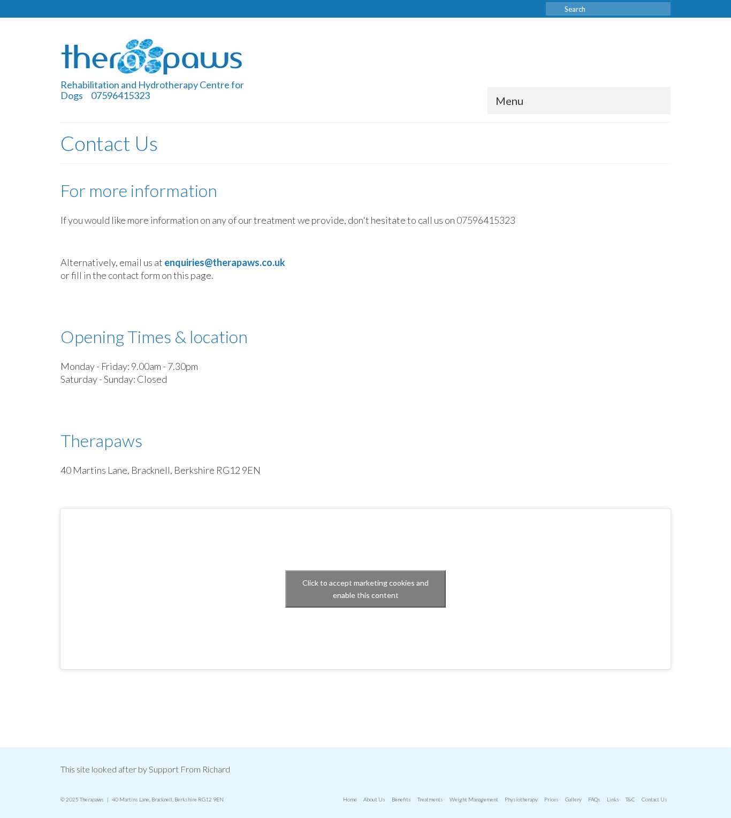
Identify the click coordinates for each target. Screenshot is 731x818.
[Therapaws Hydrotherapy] (156, 56)
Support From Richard (189, 769)
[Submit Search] (554, 9)
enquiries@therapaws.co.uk (224, 262)
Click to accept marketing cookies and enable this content (365, 589)
